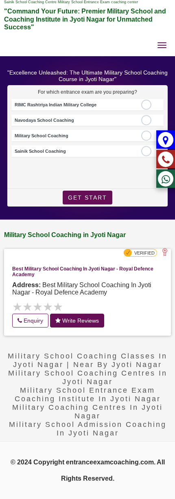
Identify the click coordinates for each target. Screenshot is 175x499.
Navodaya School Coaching (44, 120)
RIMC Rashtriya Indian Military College (55, 104)
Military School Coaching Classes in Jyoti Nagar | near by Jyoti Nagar (87, 360)
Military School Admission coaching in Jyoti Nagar (87, 428)
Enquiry (32, 320)
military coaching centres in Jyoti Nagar (87, 411)
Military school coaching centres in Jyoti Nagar (87, 377)
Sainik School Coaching (40, 151)
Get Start (87, 197)
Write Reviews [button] (80, 320)
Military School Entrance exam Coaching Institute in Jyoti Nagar (88, 394)
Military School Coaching (41, 135)
